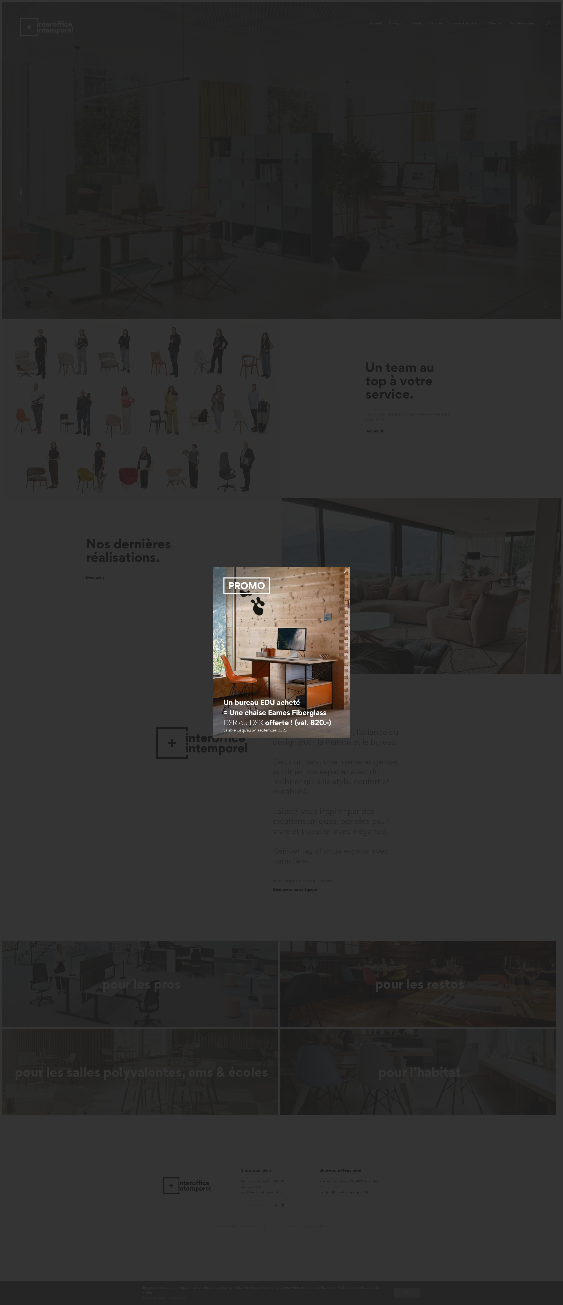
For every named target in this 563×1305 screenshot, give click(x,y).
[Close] (345, 572)
